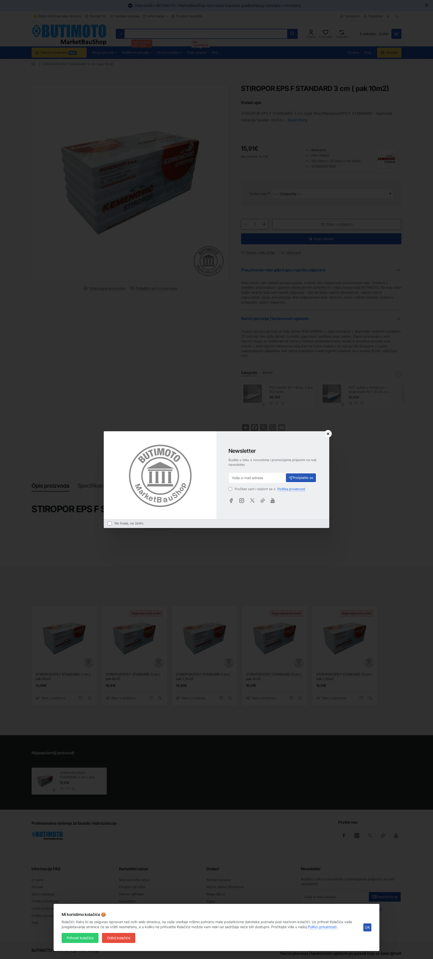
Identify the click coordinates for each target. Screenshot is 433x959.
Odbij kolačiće (118, 938)
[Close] (328, 434)
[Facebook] (231, 500)
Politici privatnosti (323, 927)
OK (367, 927)
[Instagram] (241, 500)
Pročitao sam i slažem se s (269, 489)
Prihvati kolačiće (80, 938)
